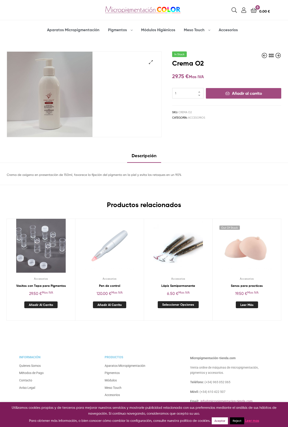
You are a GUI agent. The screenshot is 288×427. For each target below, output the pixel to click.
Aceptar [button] (219, 421)
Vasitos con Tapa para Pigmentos (41, 286)
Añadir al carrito (247, 93)
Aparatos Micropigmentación (73, 29)
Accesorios (228, 29)
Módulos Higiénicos (158, 29)
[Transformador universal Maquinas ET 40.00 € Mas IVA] (278, 55)
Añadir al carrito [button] (41, 305)
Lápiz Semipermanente (178, 286)
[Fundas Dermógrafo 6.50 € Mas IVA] (264, 55)
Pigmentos (117, 29)
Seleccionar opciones (178, 305)
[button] (151, 62)
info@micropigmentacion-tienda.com (226, 401)
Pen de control (109, 286)
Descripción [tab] (144, 155)
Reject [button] (237, 421)
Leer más (247, 305)
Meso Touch (194, 29)
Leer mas (252, 420)
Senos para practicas (247, 286)
